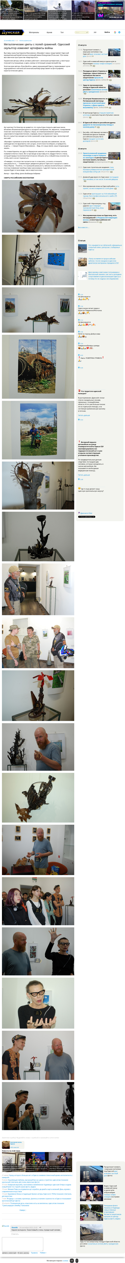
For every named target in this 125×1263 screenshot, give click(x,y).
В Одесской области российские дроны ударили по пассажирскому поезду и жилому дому (83, 16)
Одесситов (87, 194)
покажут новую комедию (102, 63)
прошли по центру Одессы (93, 79)
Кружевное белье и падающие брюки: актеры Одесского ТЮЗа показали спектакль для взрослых (37, 1195)
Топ (62, 32)
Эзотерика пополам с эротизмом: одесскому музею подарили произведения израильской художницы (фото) (13, 1167)
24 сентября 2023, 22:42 (28, 1227)
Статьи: (82, 240)
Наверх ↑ (23, 1210)
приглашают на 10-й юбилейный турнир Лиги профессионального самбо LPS (100, 195)
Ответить (15, 1234)
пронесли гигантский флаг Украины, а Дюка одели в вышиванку (94, 105)
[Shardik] (5, 1226)
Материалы (34, 32)
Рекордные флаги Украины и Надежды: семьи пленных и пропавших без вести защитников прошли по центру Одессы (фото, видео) (11, 15)
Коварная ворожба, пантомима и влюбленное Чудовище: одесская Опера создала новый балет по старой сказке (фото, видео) (36, 1186)
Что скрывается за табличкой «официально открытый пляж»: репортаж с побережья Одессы (105, 247)
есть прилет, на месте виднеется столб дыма (101, 187)
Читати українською (25, 40)
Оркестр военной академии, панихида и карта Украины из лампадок (95, 155)
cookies (65, 1261)
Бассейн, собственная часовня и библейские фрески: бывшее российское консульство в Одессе (95, 135)
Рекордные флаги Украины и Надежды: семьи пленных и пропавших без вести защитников (95, 74)
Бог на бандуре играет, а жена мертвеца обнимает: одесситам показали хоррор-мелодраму (60, 1168)
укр (95, 32)
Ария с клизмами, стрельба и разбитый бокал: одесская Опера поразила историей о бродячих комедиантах (37, 1167)
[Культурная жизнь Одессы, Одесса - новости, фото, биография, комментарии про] (6, 1148)
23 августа (82, 45)
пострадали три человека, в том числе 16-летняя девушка (100, 178)
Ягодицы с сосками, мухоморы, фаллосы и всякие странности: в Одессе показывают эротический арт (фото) (36, 1200)
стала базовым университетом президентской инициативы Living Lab (98, 169)
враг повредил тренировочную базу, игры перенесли (93, 208)
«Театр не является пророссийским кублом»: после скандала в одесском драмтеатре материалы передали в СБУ (103, 261)
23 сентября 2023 (9, 40)
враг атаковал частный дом (95, 55)
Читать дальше (84, 415)
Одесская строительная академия (96, 167)
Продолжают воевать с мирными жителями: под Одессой (92, 52)
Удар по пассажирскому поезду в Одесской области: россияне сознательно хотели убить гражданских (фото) (34, 16)
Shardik (15, 1227)
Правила (34, 1253)
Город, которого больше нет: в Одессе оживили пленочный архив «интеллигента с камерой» (37, 1176)
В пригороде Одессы (91, 113)
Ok (72, 1261)
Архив (49, 32)
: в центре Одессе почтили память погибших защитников (95, 160)
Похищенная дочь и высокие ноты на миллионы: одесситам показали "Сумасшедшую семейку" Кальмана (33, 1204)
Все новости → (83, 227)
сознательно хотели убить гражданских (95, 91)
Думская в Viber (86, 513)
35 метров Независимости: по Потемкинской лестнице (95, 100)
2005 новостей (14, 1147)
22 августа (82, 149)
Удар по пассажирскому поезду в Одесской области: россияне (94, 87)
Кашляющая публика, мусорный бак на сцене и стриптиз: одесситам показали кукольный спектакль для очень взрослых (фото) (35, 1181)
